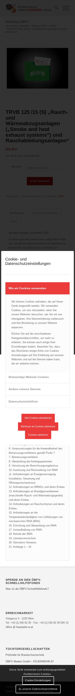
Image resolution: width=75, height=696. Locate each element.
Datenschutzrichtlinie (23, 401)
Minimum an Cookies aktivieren (38, 426)
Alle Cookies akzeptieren (38, 418)
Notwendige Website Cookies (29, 377)
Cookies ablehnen (38, 434)
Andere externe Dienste (25, 389)
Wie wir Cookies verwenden (27, 288)
